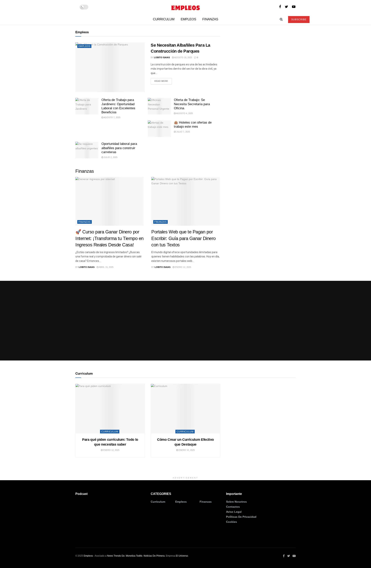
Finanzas (210, 19)
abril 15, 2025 (105, 267)
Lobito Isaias (162, 57)
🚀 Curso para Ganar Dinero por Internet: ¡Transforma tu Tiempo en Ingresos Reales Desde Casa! (109, 238)
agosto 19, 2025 (183, 57)
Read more (161, 81)
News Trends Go (116, 555)
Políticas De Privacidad (241, 516)
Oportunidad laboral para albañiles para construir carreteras (119, 148)
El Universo (182, 555)
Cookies (231, 521)
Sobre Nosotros (236, 501)
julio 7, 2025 (183, 132)
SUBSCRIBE (298, 19)
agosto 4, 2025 (184, 113)
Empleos (188, 19)
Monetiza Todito (134, 555)
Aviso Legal (234, 511)
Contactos (233, 506)
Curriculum (163, 19)
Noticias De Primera (154, 555)
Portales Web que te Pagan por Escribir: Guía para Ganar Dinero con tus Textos (183, 238)
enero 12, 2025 (182, 267)
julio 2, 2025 (110, 157)
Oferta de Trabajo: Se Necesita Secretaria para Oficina (192, 104)
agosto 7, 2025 (111, 117)
